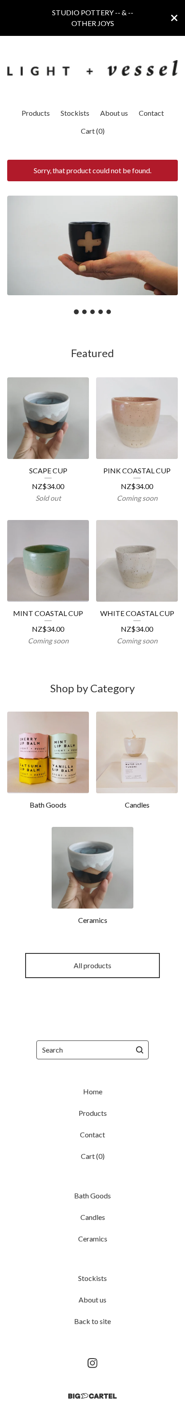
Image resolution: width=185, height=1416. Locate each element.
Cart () (93, 131)
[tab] (76, 312)
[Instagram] (92, 1363)
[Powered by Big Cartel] (92, 1396)
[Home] (92, 68)
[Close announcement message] (174, 18)
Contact (151, 113)
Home (92, 1091)
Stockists (75, 113)
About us (114, 113)
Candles (92, 1217)
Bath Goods (92, 1195)
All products (92, 965)
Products (36, 113)
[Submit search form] (139, 1050)
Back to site (92, 1321)
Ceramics (92, 1238)
